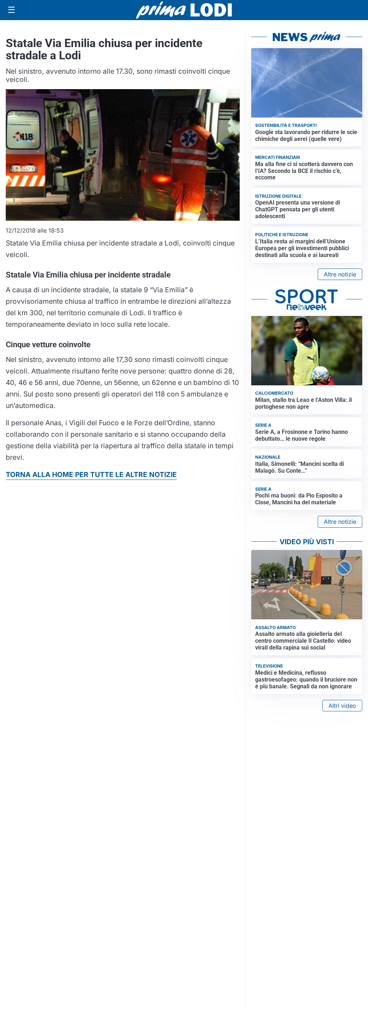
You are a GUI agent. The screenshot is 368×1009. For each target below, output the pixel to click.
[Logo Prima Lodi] (184, 10)
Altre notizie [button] (340, 274)
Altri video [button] (342, 705)
